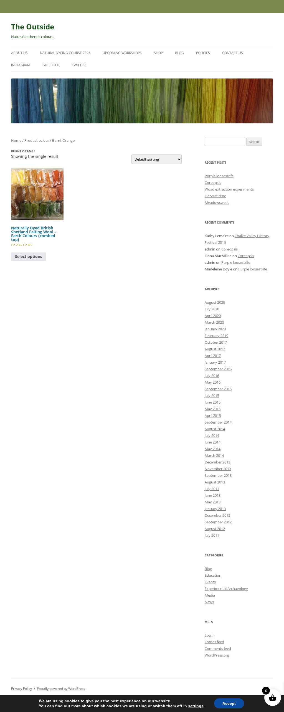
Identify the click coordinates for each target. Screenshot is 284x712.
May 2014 (212, 448)
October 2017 (216, 342)
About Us (19, 52)
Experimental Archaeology (226, 588)
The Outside (32, 27)
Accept (229, 703)
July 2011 (212, 535)
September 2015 (218, 388)
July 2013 (212, 488)
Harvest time (215, 195)
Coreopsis (213, 182)
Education (213, 575)
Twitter (78, 65)
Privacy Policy (21, 688)
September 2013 (218, 475)
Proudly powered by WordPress (61, 688)
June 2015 (212, 402)
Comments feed (218, 648)
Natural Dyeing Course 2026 (65, 52)
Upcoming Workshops (122, 52)
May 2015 (212, 408)
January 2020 (215, 328)
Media (210, 595)
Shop (158, 52)
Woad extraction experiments (229, 189)
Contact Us (232, 52)
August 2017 (215, 348)
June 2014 (212, 442)
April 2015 (213, 415)
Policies (203, 52)
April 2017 (213, 355)
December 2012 (217, 515)
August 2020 (215, 302)
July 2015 (212, 395)
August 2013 (215, 482)
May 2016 (212, 382)
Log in (210, 635)
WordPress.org (217, 655)
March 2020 (214, 322)
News (209, 601)
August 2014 (215, 428)
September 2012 (218, 522)
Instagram (20, 65)
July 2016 (212, 375)
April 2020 (213, 315)
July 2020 (212, 308)
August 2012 (215, 528)
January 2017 (215, 362)
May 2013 (212, 502)
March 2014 (214, 455)
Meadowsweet (217, 202)
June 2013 (212, 495)
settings (196, 706)
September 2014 (218, 422)
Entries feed (214, 641)
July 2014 (212, 435)
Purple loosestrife (219, 175)
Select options (28, 256)
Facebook (51, 65)
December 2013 (217, 462)
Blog (179, 52)
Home (16, 140)
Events (210, 581)
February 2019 (216, 335)
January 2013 (215, 508)
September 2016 (218, 368)
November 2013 (218, 468)
